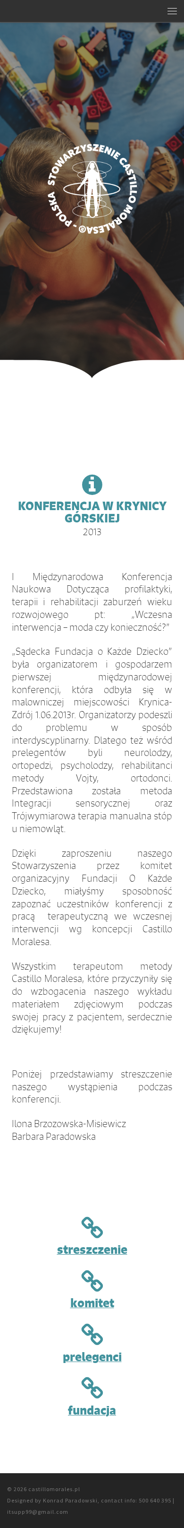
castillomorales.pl (54, 1489)
